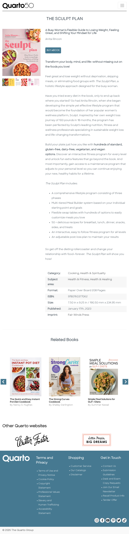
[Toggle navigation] (122, 5)
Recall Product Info (113, 496)
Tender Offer (110, 500)
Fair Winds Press (78, 315)
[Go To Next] (124, 383)
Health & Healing (101, 279)
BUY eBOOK (53, 50)
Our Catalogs (78, 470)
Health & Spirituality (93, 273)
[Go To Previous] (2, 383)
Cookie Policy (46, 479)
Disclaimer (76, 475)
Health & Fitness (78, 279)
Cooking (73, 273)
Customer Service (81, 466)
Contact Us (109, 466)
